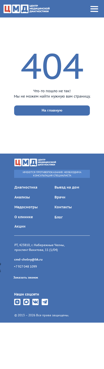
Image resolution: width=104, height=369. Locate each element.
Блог (59, 217)
